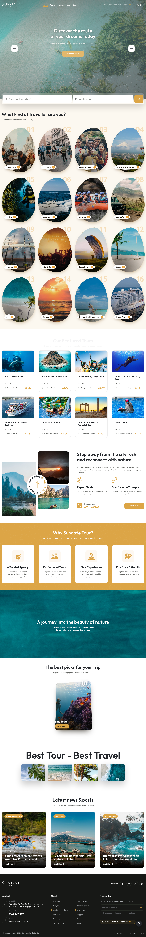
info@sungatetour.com (18, 921)
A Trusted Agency (18, 567)
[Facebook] (122, 883)
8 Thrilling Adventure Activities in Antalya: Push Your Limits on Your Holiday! (23, 857)
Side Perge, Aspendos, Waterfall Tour (88, 423)
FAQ (79, 923)
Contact (75, 5)
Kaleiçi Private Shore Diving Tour (127, 377)
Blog (68, 5)
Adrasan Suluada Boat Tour (54, 376)
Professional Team (54, 567)
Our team (57, 914)
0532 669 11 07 (91, 507)
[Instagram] (141, 883)
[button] (14, 48)
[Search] (138, 99)
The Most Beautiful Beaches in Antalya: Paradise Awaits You (121, 857)
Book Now (134, 506)
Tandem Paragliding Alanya (91, 376)
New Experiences (91, 567)
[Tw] (135, 883)
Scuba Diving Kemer (14, 376)
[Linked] (129, 883)
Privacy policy (83, 906)
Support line (82, 914)
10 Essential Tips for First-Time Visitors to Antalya (72, 857)
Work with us (58, 923)
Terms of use (82, 901)
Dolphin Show (121, 422)
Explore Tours (73, 53)
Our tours (81, 910)
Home (45, 5)
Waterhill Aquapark (50, 422)
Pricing (80, 919)
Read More (8, 864)
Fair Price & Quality (128, 567)
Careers (56, 919)
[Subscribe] (141, 907)
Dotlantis (35, 933)
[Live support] (139, 924)
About (61, 5)
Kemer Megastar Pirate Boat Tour (16, 423)
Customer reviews (60, 910)
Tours (52, 5)
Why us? (56, 906)
